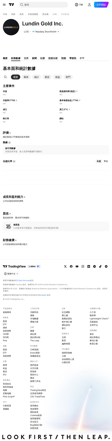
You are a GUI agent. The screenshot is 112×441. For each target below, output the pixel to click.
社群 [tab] (42, 58)
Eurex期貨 (35, 352)
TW (81, 4)
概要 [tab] (5, 58)
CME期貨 (34, 349)
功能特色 (34, 312)
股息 (5, 371)
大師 (64, 356)
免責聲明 (34, 409)
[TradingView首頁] (11, 5)
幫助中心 (34, 374)
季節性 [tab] (72, 58)
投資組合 (7, 383)
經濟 (5, 365)
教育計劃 (94, 343)
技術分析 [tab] (53, 58)
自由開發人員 (68, 359)
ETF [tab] (82, 58)
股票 (5, 321)
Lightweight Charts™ (99, 318)
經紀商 (33, 334)
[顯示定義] (9, 142)
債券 (5, 327)
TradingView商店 (38, 390)
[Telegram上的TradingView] (94, 266)
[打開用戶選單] (89, 5)
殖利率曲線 (8, 387)
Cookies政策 (36, 415)
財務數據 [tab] (15, 58)
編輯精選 (66, 343)
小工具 (93, 312)
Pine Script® (9, 396)
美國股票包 (35, 356)
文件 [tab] (26, 58)
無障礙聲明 (35, 418)
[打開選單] (4, 5)
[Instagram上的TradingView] (83, 266)
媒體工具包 (35, 381)
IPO (4, 374)
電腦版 (6, 409)
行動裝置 (7, 405)
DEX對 (6, 337)
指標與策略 (67, 352)
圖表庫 (93, 315)
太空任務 (34, 368)
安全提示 (34, 421)
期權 (5, 390)
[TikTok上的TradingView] (100, 266)
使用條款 (34, 405)
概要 (32, 331)
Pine (5, 340)
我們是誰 (34, 365)
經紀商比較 (35, 337)
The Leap (34, 340)
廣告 (92, 334)
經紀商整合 (95, 337)
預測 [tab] (63, 58)
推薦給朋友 (67, 318)
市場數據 (34, 318)
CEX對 (6, 334)
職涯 (32, 378)
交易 (64, 337)
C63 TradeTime (37, 396)
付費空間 (66, 362)
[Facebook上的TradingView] (71, 266)
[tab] (15, 76)
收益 (5, 368)
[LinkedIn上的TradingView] (89, 266)
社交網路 (66, 312)
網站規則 (66, 325)
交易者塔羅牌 (36, 393)
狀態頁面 (34, 428)
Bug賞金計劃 (36, 425)
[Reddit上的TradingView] (106, 266)
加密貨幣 (7, 331)
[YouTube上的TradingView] (77, 266)
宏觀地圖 (7, 393)
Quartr (43, 295)
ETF (5, 324)
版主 (64, 328)
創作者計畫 (67, 321)
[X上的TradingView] (65, 266)
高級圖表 (94, 321)
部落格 (33, 371)
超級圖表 (7, 312)
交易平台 (94, 325)
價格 (32, 315)
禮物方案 (34, 321)
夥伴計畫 (94, 340)
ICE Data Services (22, 280)
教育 (64, 340)
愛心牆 (65, 315)
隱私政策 (34, 412)
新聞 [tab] (34, 58)
